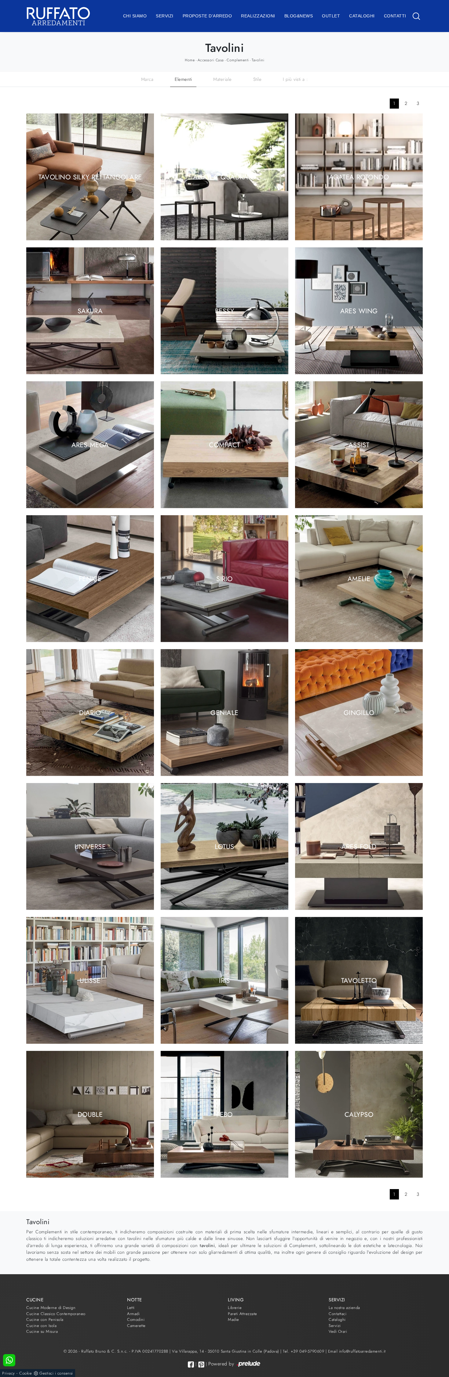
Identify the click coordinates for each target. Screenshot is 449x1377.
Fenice (90, 578)
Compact (224, 444)
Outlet (331, 15)
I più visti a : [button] (295, 79)
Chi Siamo (135, 15)
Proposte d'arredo (207, 15)
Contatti (395, 15)
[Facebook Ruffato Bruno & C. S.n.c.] (191, 1364)
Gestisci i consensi (56, 1373)
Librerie (235, 1307)
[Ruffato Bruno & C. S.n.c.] (58, 16)
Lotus (224, 846)
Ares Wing (359, 310)
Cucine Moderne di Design (50, 1307)
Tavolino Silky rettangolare (90, 177)
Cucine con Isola (41, 1325)
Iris (224, 980)
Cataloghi (362, 15)
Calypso (359, 1114)
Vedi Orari (338, 1331)
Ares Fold (359, 846)
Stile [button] (257, 79)
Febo (224, 1114)
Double (90, 1114)
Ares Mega (90, 444)
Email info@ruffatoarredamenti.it (357, 1351)
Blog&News (298, 15)
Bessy (224, 310)
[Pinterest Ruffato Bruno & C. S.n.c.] (201, 1364)
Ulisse (90, 980)
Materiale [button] (222, 79)
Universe (90, 846)
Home (190, 60)
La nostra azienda (344, 1307)
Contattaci (337, 1314)
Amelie (359, 578)
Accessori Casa (211, 60)
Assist (359, 444)
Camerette (136, 1325)
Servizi (164, 15)
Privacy (8, 1373)
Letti (131, 1307)
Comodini (135, 1319)
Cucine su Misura (42, 1331)
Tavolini (258, 60)
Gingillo (359, 712)
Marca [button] (147, 79)
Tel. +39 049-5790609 (304, 1351)
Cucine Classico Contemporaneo (56, 1314)
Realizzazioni (258, 15)
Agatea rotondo (359, 177)
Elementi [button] (183, 79)
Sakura (90, 310)
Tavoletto (359, 980)
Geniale (224, 712)
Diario (90, 712)
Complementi (238, 60)
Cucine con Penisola (45, 1319)
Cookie (25, 1373)
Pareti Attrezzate (242, 1314)
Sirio (224, 578)
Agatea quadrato (224, 177)
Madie (233, 1319)
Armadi (133, 1314)
